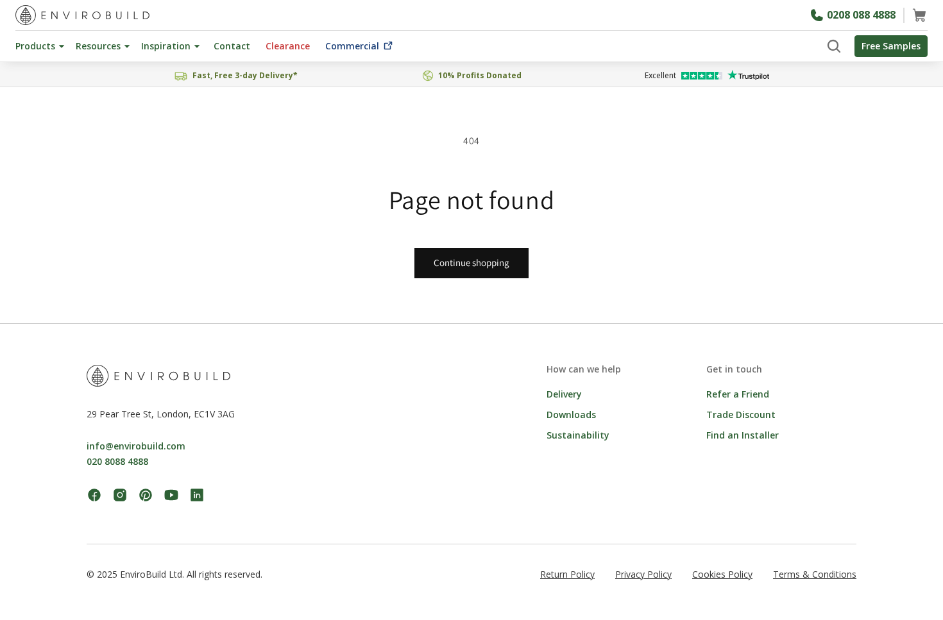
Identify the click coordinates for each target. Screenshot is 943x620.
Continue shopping (471, 262)
